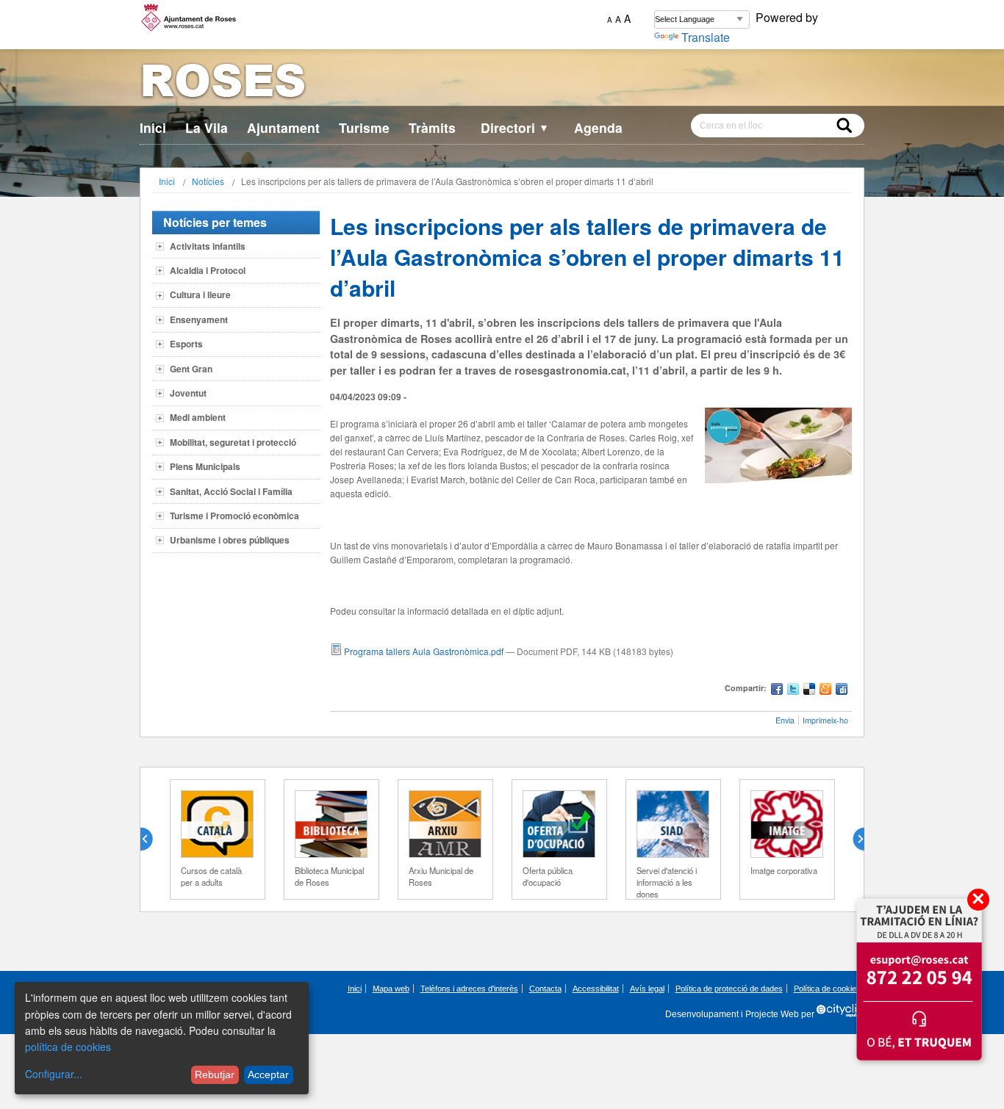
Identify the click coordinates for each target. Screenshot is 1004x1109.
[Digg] (841, 690)
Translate (705, 37)
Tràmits (432, 127)
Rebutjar (214, 1074)
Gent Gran (191, 368)
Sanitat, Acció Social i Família (231, 491)
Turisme (364, 127)
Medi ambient (198, 417)
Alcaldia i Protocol (207, 270)
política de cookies (68, 1046)
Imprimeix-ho (825, 720)
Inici (153, 127)
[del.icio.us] (809, 690)
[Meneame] (825, 690)
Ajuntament (283, 127)
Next (852, 839)
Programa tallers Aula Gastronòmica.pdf (424, 651)
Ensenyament (199, 319)
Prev (152, 839)
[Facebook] (777, 690)
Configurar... (53, 1073)
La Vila (206, 127)
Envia (785, 720)
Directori (515, 127)
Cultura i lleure (200, 294)
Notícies (208, 181)
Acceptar (268, 1074)
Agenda (598, 127)
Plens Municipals (205, 466)
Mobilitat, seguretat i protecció (233, 442)
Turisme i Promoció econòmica (234, 515)
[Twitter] (793, 690)
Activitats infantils (207, 246)
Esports (186, 343)
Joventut (188, 393)
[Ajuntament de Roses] (502, 83)
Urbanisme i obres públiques (230, 539)
